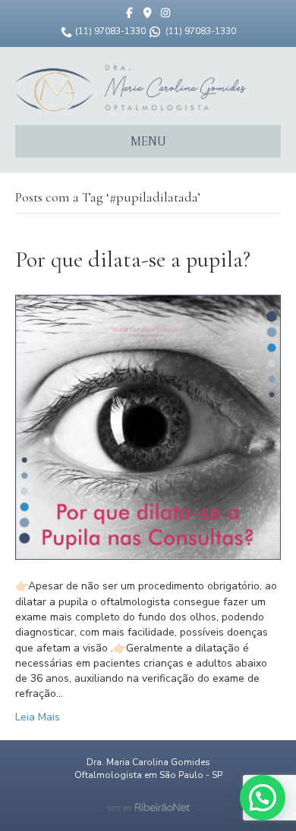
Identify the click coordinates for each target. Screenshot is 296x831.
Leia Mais (37, 717)
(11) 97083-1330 (110, 31)
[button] (262, 797)
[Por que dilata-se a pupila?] (148, 427)
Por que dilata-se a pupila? (132, 259)
